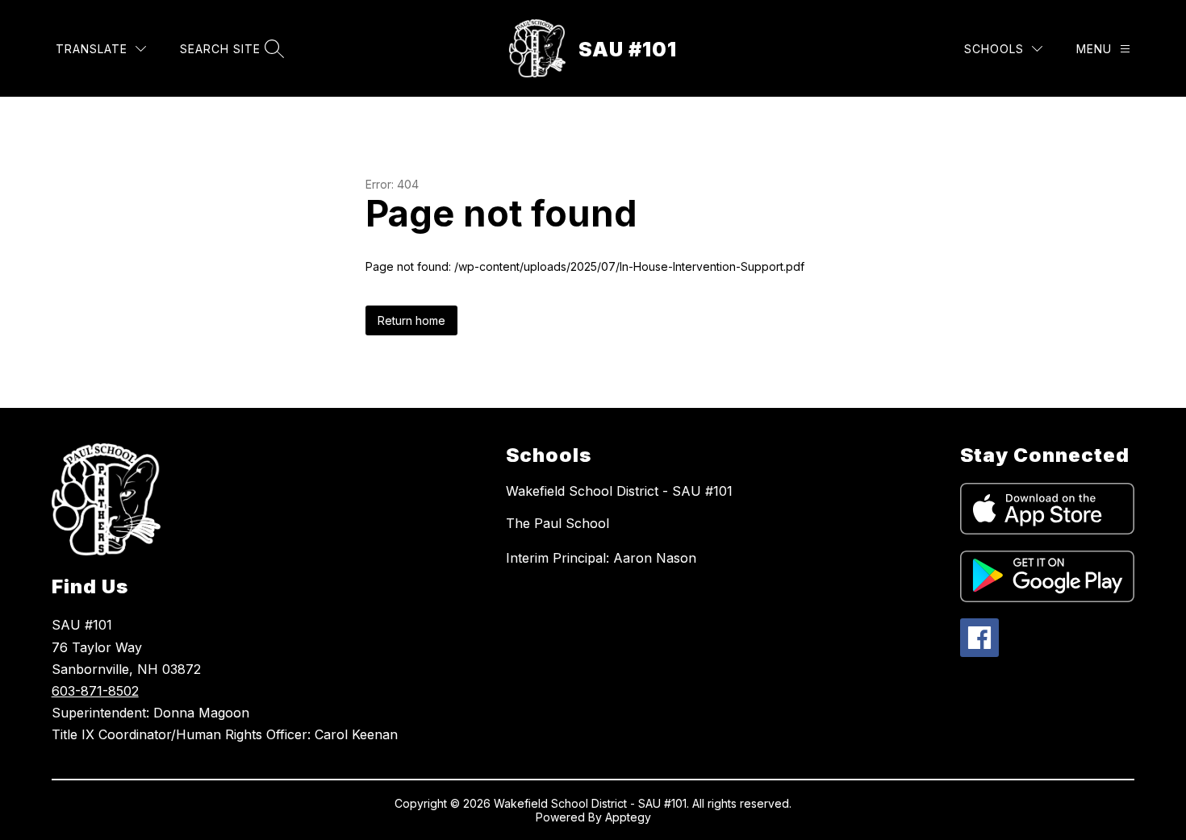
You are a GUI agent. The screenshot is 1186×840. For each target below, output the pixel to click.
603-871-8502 (95, 691)
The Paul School (557, 523)
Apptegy (628, 817)
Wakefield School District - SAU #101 (619, 491)
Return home (411, 320)
